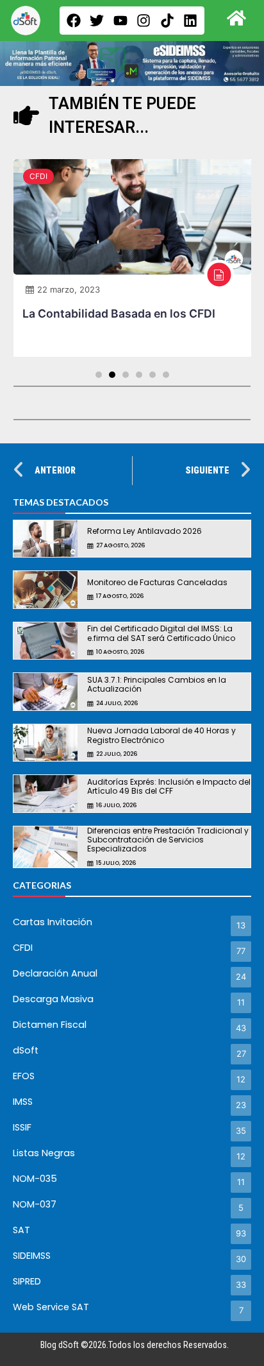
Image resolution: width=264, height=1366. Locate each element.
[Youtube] (120, 20)
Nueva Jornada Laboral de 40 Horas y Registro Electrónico (161, 735)
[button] (98, 374)
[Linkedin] (190, 20)
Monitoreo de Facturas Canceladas (157, 582)
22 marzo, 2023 (68, 289)
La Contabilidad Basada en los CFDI (118, 313)
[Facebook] (74, 20)
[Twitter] (97, 20)
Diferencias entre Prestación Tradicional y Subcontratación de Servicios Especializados (168, 840)
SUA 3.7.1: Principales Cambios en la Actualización (156, 684)
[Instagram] (143, 20)
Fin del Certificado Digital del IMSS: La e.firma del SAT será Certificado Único (161, 633)
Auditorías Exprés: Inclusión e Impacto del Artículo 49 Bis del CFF (169, 786)
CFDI (38, 176)
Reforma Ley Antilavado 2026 (144, 530)
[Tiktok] (167, 20)
